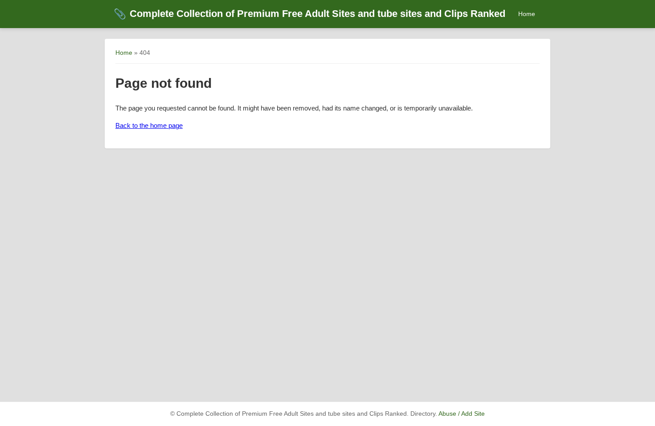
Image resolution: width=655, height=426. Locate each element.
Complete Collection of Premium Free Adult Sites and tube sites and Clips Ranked (309, 13)
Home (526, 13)
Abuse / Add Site (461, 413)
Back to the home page (149, 125)
